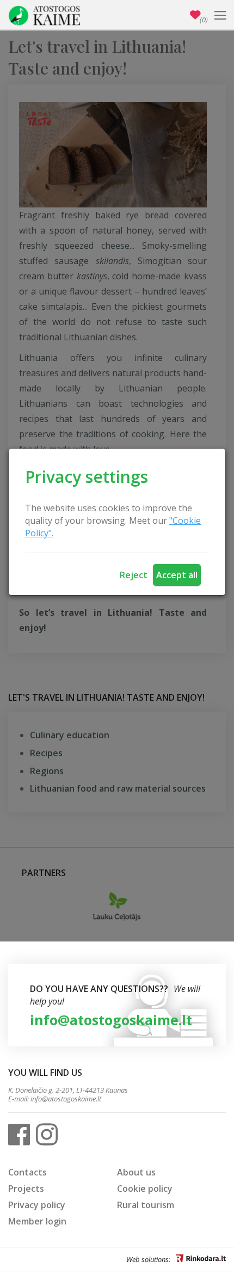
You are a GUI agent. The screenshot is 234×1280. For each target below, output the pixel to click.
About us (136, 1172)
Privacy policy (36, 1205)
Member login (37, 1221)
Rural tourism (145, 1205)
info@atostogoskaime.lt (111, 1019)
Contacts (27, 1172)
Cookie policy (145, 1189)
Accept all (177, 575)
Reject (133, 575)
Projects (26, 1189)
